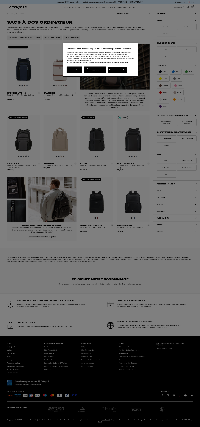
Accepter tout (74, 70)
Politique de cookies (121, 62)
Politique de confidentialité (101, 62)
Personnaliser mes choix (117, 70)
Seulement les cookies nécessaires (95, 70)
